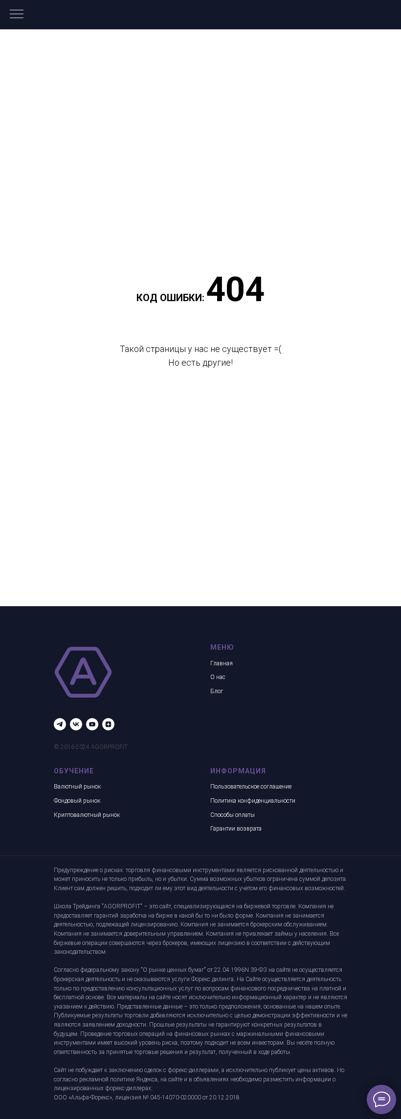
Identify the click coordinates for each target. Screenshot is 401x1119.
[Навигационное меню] (16, 15)
